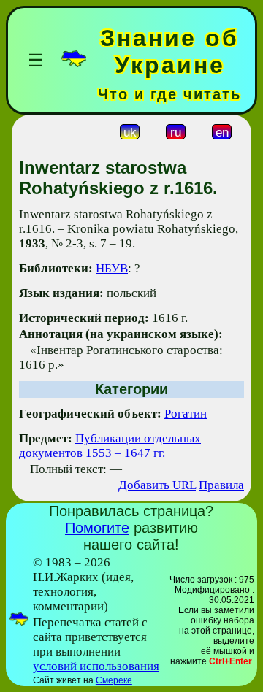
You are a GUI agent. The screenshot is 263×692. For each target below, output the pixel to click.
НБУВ (112, 268)
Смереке (114, 680)
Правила (221, 485)
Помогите (97, 528)
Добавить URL (157, 485)
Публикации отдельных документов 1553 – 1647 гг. (110, 445)
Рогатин (185, 413)
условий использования (96, 666)
